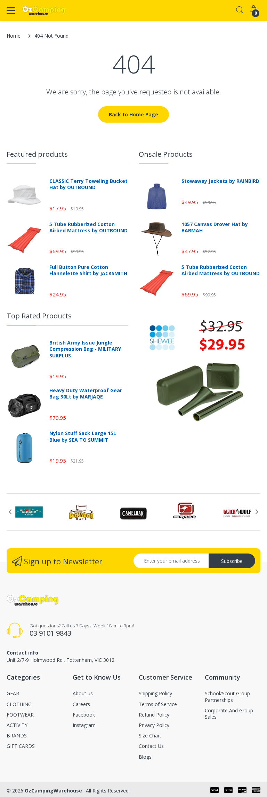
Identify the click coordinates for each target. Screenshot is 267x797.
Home (14, 35)
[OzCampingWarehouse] (44, 10)
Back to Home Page (133, 114)
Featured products (37, 154)
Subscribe (232, 561)
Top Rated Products (39, 315)
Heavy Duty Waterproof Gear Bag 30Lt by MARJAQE (85, 393)
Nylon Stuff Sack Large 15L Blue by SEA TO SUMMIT (82, 436)
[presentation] (10, 511)
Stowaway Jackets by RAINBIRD (220, 181)
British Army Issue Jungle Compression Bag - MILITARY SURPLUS (85, 349)
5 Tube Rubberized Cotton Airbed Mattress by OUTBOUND (88, 227)
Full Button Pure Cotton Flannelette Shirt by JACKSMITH (88, 270)
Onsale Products (166, 154)
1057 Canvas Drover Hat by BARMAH (214, 227)
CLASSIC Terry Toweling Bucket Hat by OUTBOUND (88, 184)
